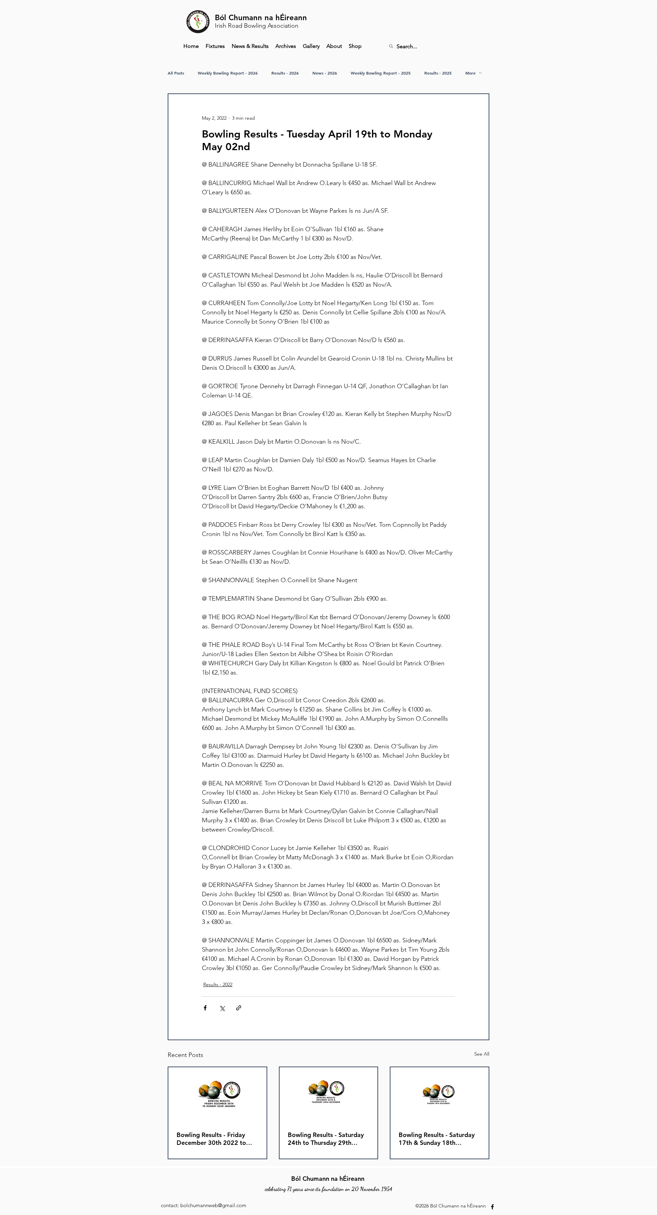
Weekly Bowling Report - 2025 (381, 73)
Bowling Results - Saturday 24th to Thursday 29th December (326, 1139)
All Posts (176, 73)
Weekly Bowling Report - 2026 (228, 73)
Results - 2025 (438, 73)
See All (481, 1054)
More (470, 73)
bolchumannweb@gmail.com (213, 1205)
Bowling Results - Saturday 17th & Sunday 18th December (437, 1139)
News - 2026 (324, 73)
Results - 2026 (285, 73)
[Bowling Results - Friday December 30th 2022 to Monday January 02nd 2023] (217, 1094)
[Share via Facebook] (205, 1008)
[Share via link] (238, 1008)
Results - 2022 (217, 984)
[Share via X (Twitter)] (222, 1008)
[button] (285, 46)
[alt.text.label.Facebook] (492, 1206)
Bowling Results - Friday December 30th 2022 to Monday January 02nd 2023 (217, 1139)
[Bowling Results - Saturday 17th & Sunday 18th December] (439, 1094)
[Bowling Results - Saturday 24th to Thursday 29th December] (329, 1094)
